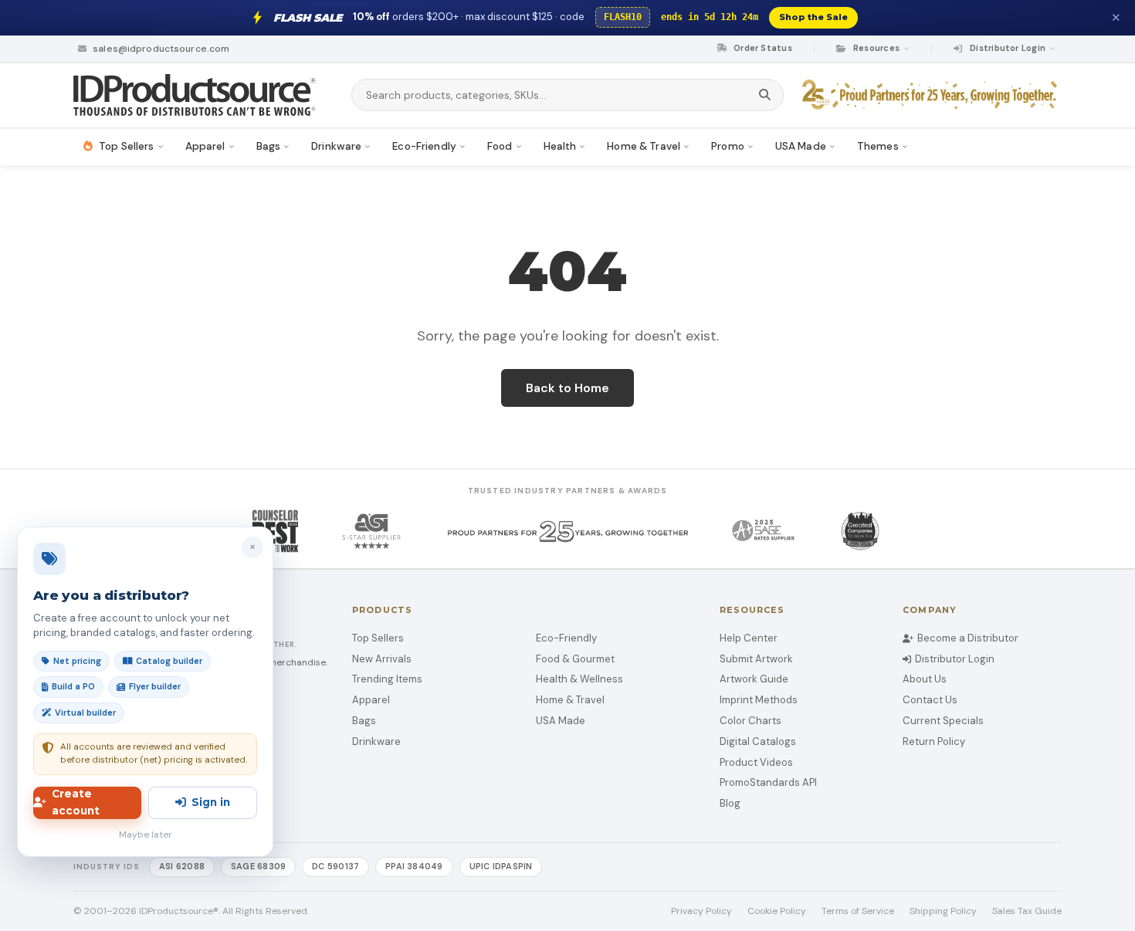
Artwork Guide (754, 679)
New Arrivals (382, 658)
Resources (876, 47)
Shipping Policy (943, 911)
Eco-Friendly (566, 638)
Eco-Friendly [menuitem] (424, 146)
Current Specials (943, 720)
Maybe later (145, 834)
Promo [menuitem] (727, 146)
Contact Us (930, 699)
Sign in (210, 802)
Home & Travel (570, 699)
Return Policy (934, 741)
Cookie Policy (776, 911)
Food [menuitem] (500, 146)
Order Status (761, 47)
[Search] (765, 95)
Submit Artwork (756, 658)
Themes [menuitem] (878, 146)
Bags (364, 720)
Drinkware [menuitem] (336, 146)
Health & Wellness (579, 679)
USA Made (560, 720)
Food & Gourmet (575, 658)
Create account (76, 802)
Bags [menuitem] (268, 146)
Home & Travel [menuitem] (643, 146)
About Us (925, 679)
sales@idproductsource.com (159, 48)
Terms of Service (858, 911)
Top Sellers (378, 638)
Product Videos (756, 762)
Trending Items (387, 679)
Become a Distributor (967, 638)
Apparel (371, 699)
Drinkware (376, 741)
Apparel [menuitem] (205, 146)
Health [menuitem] (560, 146)
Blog (730, 803)
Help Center (749, 638)
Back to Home (567, 388)
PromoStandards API (768, 782)
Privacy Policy (701, 911)
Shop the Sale (813, 17)
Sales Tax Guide (1027, 911)
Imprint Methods (759, 699)
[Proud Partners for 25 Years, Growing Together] (932, 95)
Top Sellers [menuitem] (126, 146)
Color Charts (750, 720)
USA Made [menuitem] (800, 146)
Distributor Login (954, 658)
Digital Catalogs (758, 741)
